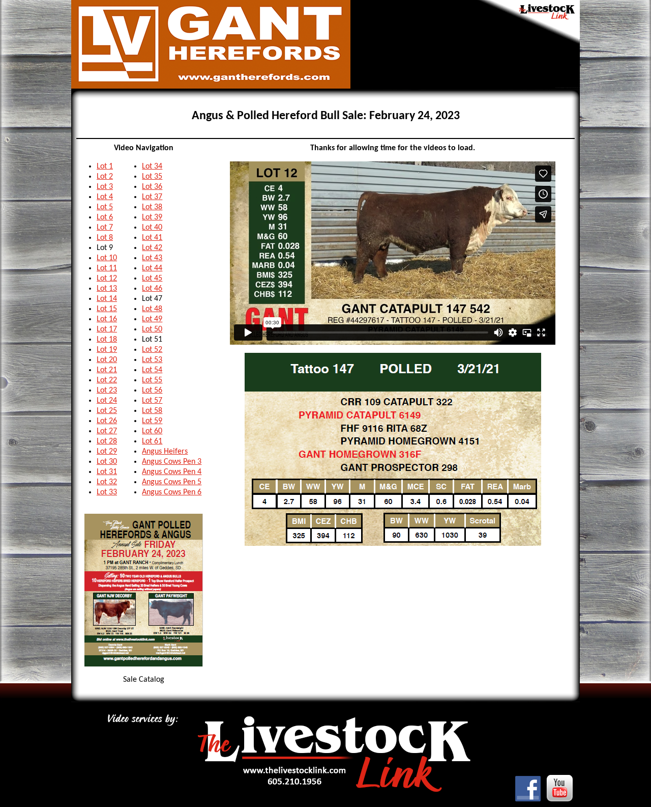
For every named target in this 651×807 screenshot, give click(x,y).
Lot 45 (152, 278)
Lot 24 (107, 401)
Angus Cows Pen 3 (171, 462)
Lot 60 (152, 431)
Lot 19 (107, 350)
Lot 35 (152, 177)
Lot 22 (107, 380)
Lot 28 (107, 441)
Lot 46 (152, 289)
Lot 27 (107, 431)
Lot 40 (152, 228)
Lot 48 (152, 309)
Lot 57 (152, 401)
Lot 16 (107, 319)
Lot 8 (105, 238)
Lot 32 (107, 482)
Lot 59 (152, 421)
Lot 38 (152, 207)
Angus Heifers (165, 452)
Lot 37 (152, 197)
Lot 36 (152, 187)
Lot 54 (152, 370)
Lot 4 (105, 197)
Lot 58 (152, 411)
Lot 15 (107, 309)
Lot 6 (105, 217)
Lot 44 (152, 268)
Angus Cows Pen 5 (171, 482)
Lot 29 (107, 452)
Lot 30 (107, 462)
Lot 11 (107, 268)
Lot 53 (152, 360)
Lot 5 (105, 207)
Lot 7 (105, 228)
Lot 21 (107, 370)
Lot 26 (107, 421)
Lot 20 (107, 360)
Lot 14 (107, 299)
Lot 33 (107, 492)
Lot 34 (152, 166)
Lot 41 (152, 238)
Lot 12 (107, 278)
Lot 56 (152, 390)
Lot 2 (105, 177)
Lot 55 (152, 380)
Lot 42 (152, 248)
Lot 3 (105, 187)
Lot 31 (107, 472)
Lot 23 (107, 390)
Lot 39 (152, 217)
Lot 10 (107, 258)
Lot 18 (107, 340)
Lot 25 (107, 411)
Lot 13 (107, 289)
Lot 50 (152, 329)
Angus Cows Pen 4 (171, 472)
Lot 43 (152, 258)
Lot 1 (105, 166)
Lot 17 (107, 329)
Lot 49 (152, 319)
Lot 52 (152, 350)
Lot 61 (152, 441)
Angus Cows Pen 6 (171, 492)
